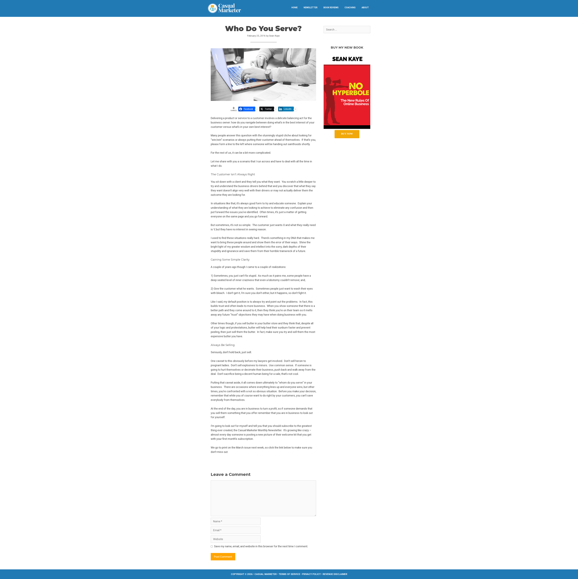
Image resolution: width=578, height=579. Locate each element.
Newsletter (310, 7)
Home (294, 7)
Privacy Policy (311, 574)
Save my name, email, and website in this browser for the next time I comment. (261, 546)
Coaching (350, 7)
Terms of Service (289, 574)
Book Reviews (331, 7)
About (365, 7)
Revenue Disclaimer (335, 574)
